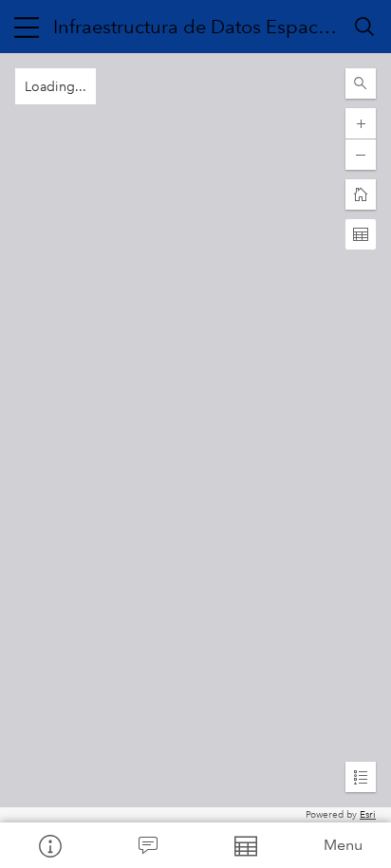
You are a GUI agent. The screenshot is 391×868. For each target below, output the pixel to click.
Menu (343, 845)
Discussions (147, 845)
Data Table (244, 845)
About (49, 845)
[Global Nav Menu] (26, 26)
